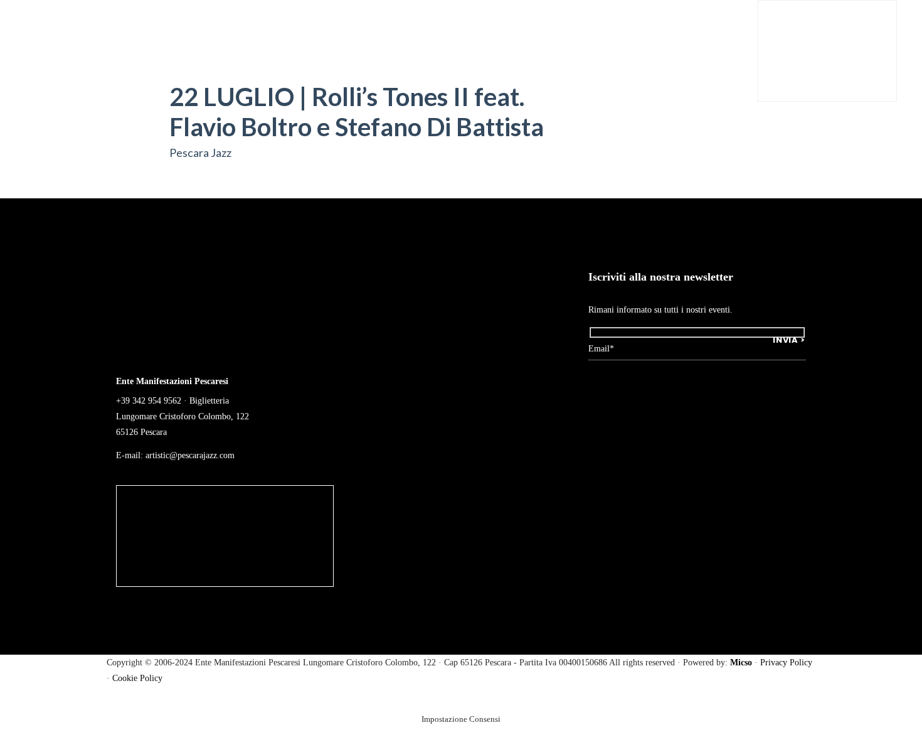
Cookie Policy (137, 678)
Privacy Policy (786, 662)
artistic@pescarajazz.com (190, 455)
